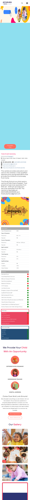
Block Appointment (15, 414)
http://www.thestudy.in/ (9, 166)
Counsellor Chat (10, 146)
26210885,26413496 (20, 162)
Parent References (15, 417)
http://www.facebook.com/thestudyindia (14, 168)
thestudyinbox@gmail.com (10, 164)
